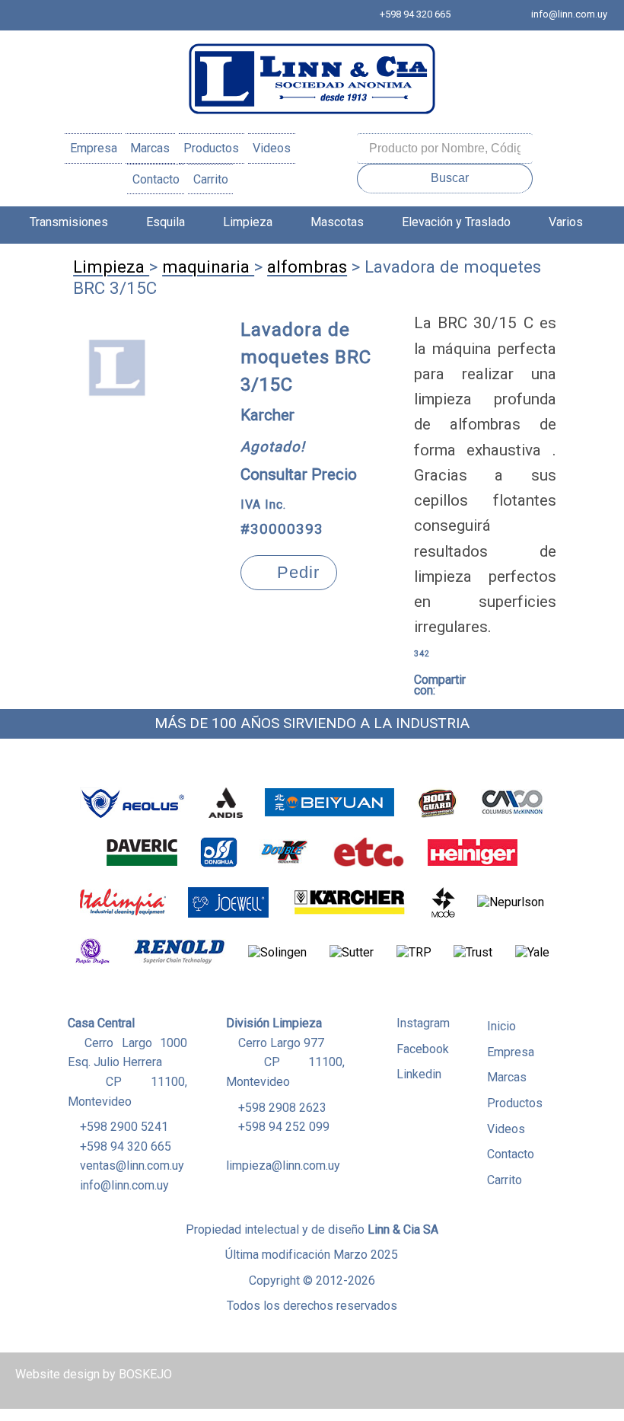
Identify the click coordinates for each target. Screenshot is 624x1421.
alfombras (307, 266)
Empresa (93, 148)
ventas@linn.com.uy (132, 1165)
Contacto (156, 179)
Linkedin (418, 1074)
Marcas (150, 148)
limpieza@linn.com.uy (283, 1165)
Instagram (423, 1023)
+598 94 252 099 (284, 1126)
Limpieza (247, 222)
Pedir (296, 572)
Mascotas (337, 222)
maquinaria (208, 266)
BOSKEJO (145, 1374)
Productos (211, 148)
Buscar (450, 177)
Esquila (165, 222)
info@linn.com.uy (569, 14)
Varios (566, 222)
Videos (272, 148)
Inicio (501, 1026)
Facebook (422, 1049)
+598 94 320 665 (415, 14)
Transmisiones (69, 222)
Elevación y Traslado (456, 222)
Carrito (210, 179)
